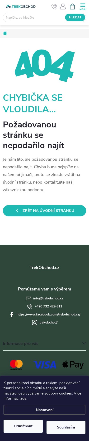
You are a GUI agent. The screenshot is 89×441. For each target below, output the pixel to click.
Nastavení (44, 409)
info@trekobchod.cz (48, 298)
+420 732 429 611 (48, 306)
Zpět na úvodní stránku (48, 210)
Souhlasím (66, 427)
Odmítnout (23, 426)
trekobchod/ (48, 322)
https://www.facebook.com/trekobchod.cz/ (48, 314)
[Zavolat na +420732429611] (54, 7)
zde (23, 398)
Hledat (75, 17)
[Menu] (82, 6)
